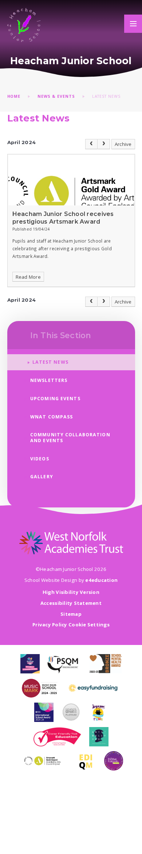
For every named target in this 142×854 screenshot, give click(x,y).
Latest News (106, 96)
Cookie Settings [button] (89, 624)
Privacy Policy (49, 624)
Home (14, 96)
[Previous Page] (91, 144)
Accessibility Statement (71, 603)
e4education (101, 580)
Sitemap (71, 614)
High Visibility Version (71, 592)
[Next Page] (104, 144)
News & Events (56, 96)
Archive (123, 144)
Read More (28, 277)
